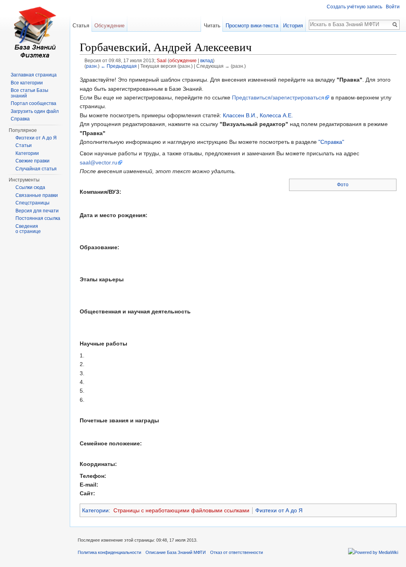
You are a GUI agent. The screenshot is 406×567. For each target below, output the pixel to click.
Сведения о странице (28, 229)
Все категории (27, 83)
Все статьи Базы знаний (29, 93)
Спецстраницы (32, 203)
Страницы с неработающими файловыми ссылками (181, 510)
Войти (393, 7)
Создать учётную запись (354, 7)
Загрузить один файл (35, 111)
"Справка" (331, 142)
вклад (206, 60)
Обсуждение (109, 26)
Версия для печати (37, 211)
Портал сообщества (33, 103)
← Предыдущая (119, 66)
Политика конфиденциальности (109, 552)
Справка (20, 119)
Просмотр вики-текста (252, 26)
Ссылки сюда (30, 187)
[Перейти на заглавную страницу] (35, 31)
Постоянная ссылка (37, 218)
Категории (95, 510)
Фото (343, 184)
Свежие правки (32, 161)
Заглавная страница (34, 75)
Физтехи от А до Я (279, 510)
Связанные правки (36, 195)
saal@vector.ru (98, 162)
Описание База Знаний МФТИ (176, 552)
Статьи (23, 145)
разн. (92, 66)
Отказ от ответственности (236, 552)
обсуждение (183, 60)
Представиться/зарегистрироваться (278, 97)
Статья (81, 26)
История (293, 26)
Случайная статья (36, 169)
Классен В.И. (240, 115)
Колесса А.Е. (276, 115)
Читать (212, 26)
